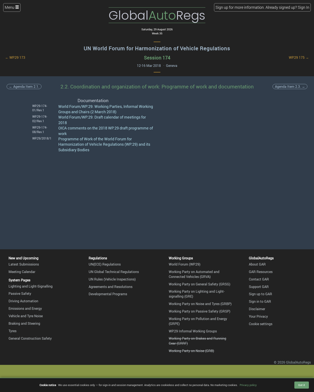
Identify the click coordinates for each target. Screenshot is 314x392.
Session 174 (157, 57)
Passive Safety (20, 293)
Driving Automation (23, 301)
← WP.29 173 (15, 57)
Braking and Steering (24, 323)
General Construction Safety (30, 338)
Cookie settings (260, 324)
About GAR (257, 264)
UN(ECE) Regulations (105, 264)
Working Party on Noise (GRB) (191, 350)
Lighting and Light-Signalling (31, 286)
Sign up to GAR (260, 294)
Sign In (303, 7)
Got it (301, 385)
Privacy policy (248, 385)
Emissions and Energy (25, 308)
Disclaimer (257, 309)
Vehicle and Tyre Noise (26, 316)
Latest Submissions (24, 264)
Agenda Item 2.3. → (290, 86)
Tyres (12, 331)
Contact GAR (259, 279)
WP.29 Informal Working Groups (193, 331)
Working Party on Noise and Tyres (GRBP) (200, 303)
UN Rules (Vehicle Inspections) (112, 279)
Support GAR (259, 286)
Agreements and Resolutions (110, 286)
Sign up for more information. (240, 7)
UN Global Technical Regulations (114, 271)
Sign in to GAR (260, 301)
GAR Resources (261, 271)
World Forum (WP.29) (184, 264)
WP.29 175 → (299, 57)
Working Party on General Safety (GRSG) (199, 284)
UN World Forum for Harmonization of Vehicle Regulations (157, 48)
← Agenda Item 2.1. (24, 86)
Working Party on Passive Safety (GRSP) (199, 311)
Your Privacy (258, 316)
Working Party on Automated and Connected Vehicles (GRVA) (194, 274)
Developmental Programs (108, 294)
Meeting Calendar (22, 271)
